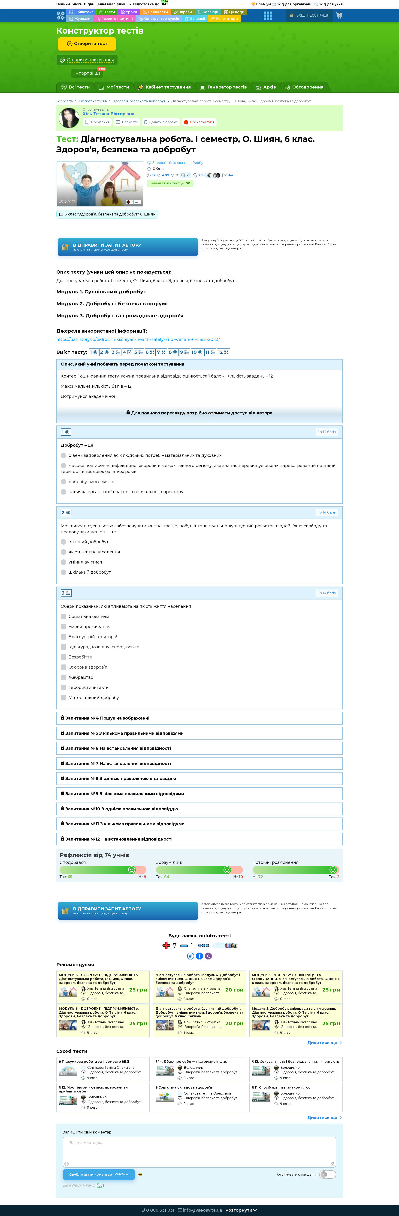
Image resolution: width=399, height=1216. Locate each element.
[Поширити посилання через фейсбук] (199, 956)
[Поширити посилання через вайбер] (208, 956)
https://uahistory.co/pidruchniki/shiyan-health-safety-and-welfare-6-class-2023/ (138, 339)
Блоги (77, 4)
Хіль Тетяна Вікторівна (108, 114)
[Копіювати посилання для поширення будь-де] (190, 956)
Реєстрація (318, 15)
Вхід (300, 15)
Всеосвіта (64, 101)
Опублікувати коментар (98, 1174)
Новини (63, 4)
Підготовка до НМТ (150, 3)
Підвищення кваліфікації (108, 4)
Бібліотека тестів (93, 101)
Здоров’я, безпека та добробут (139, 101)
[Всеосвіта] (60, 16)
